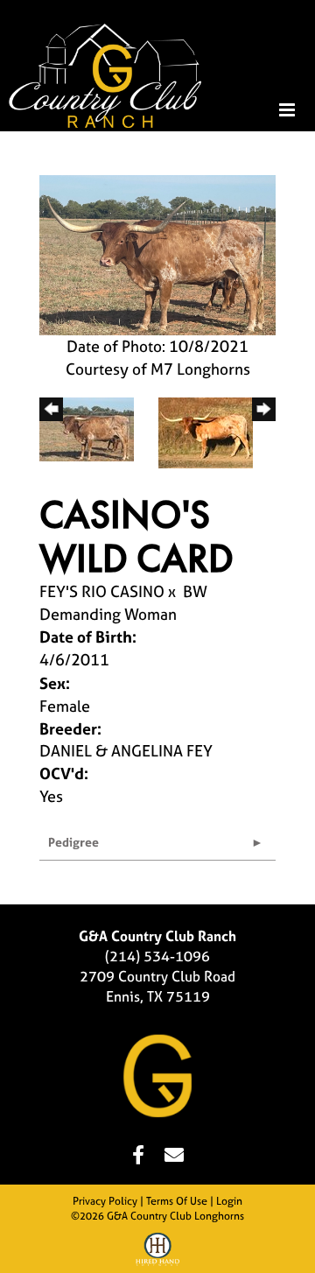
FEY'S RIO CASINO (101, 591)
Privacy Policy (105, 1201)
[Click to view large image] (157, 253)
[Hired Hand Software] (157, 1252)
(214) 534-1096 (157, 956)
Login (229, 1201)
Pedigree (73, 841)
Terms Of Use (176, 1201)
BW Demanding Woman (123, 602)
